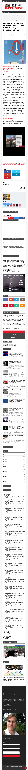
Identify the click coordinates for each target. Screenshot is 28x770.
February (8, 634)
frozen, (18, 34)
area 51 (5, 459)
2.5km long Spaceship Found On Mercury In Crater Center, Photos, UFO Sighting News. (16, 362)
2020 (6, 493)
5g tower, (8, 34)
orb (5, 478)
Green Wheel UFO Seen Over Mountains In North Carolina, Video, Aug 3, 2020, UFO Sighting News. (16, 427)
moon (5, 471)
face (5, 466)
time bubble (16, 164)
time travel (21, 164)
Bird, (11, 34)
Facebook (22, 217)
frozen (21, 15)
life (5, 469)
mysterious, (22, 34)
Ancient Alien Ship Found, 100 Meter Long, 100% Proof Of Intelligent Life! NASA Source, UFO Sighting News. (16, 391)
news (5, 476)
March (7, 633)
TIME (18, 16)
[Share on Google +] (7, 174)
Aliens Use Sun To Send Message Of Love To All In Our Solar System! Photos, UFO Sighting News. (16, 353)
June (7, 629)
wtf (4, 166)
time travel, (20, 35)
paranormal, (5, 35)
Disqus (16, 217)
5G (7, 15)
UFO (5, 454)
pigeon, (10, 35)
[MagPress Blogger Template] (14, 6)
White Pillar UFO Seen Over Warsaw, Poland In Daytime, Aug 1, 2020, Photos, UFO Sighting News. (16, 400)
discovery (6, 464)
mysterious (6, 16)
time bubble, (16, 35)
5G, (4, 34)
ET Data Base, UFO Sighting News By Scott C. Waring (12, 766)
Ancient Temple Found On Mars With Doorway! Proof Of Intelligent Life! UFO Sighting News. (17, 381)
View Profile (8, 203)
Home (5, 15)
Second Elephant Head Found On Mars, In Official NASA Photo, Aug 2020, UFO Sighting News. (16, 409)
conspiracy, (14, 34)
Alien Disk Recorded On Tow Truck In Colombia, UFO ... (13, 539)
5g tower (10, 15)
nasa (5, 474)
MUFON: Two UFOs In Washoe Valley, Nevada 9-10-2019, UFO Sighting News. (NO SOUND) (17, 372)
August (7, 494)
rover (5, 481)
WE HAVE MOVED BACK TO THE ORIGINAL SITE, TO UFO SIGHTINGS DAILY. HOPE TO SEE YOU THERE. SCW (16, 437)
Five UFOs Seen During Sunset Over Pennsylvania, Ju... (12, 525)
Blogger (11, 217)
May (7, 631)
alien (5, 456)
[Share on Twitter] (16, 171)
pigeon (15, 16)
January (7, 636)
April (7, 632)
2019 (6, 637)
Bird (13, 15)
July (6, 495)
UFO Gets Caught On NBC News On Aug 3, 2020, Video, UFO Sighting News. (16, 419)
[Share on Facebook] (7, 171)
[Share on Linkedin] (16, 174)
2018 (6, 638)
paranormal (11, 16)
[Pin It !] (7, 177)
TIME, (13, 35)
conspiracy (17, 15)
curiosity (6, 461)
